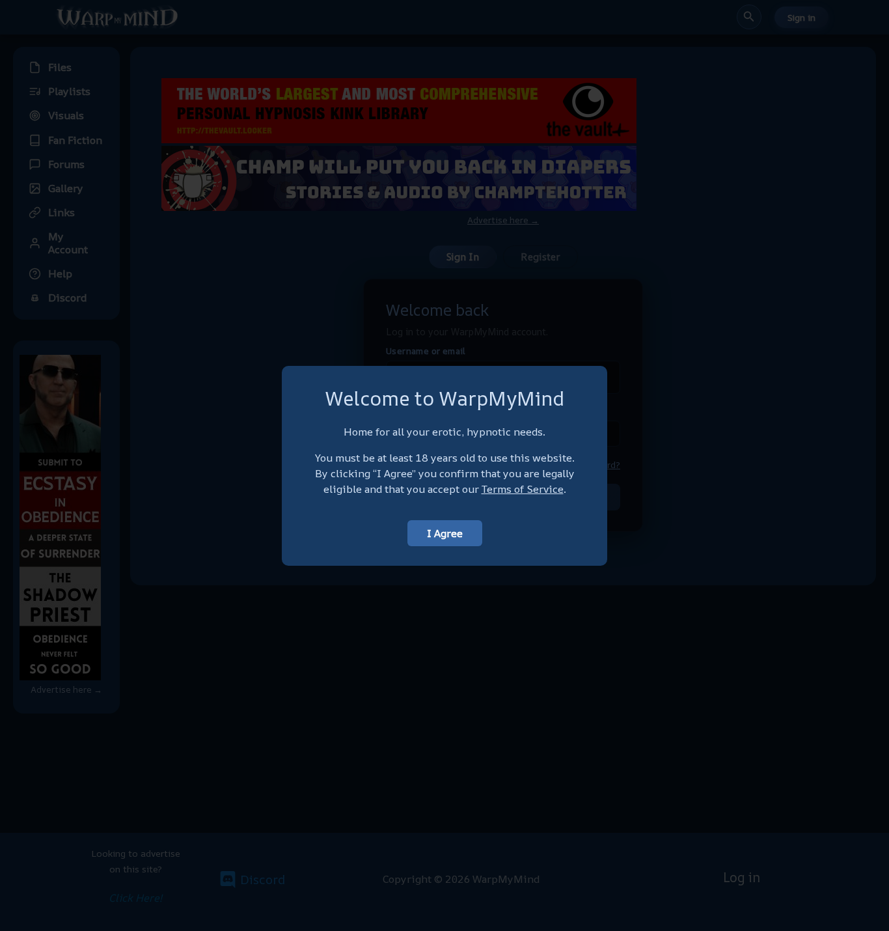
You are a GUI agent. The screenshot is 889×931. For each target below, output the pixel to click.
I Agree (445, 533)
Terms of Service (523, 489)
